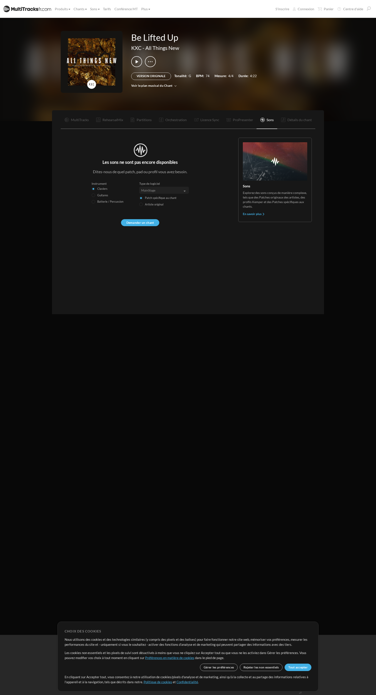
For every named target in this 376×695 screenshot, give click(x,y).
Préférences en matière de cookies (169, 658)
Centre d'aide (353, 9)
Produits (61, 9)
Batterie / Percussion (110, 201)
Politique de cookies (158, 682)
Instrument (99, 183)
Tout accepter (298, 667)
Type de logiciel (149, 183)
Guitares (102, 195)
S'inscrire (282, 9)
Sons (93, 9)
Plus (144, 9)
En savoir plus (252, 214)
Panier (329, 9)
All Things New (162, 48)
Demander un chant (140, 222)
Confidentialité (187, 682)
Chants (79, 9)
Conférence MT (126, 9)
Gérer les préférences (219, 667)
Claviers (102, 188)
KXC (136, 48)
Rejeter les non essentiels (261, 667)
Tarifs (107, 9)
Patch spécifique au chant (160, 198)
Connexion (306, 9)
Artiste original (154, 204)
